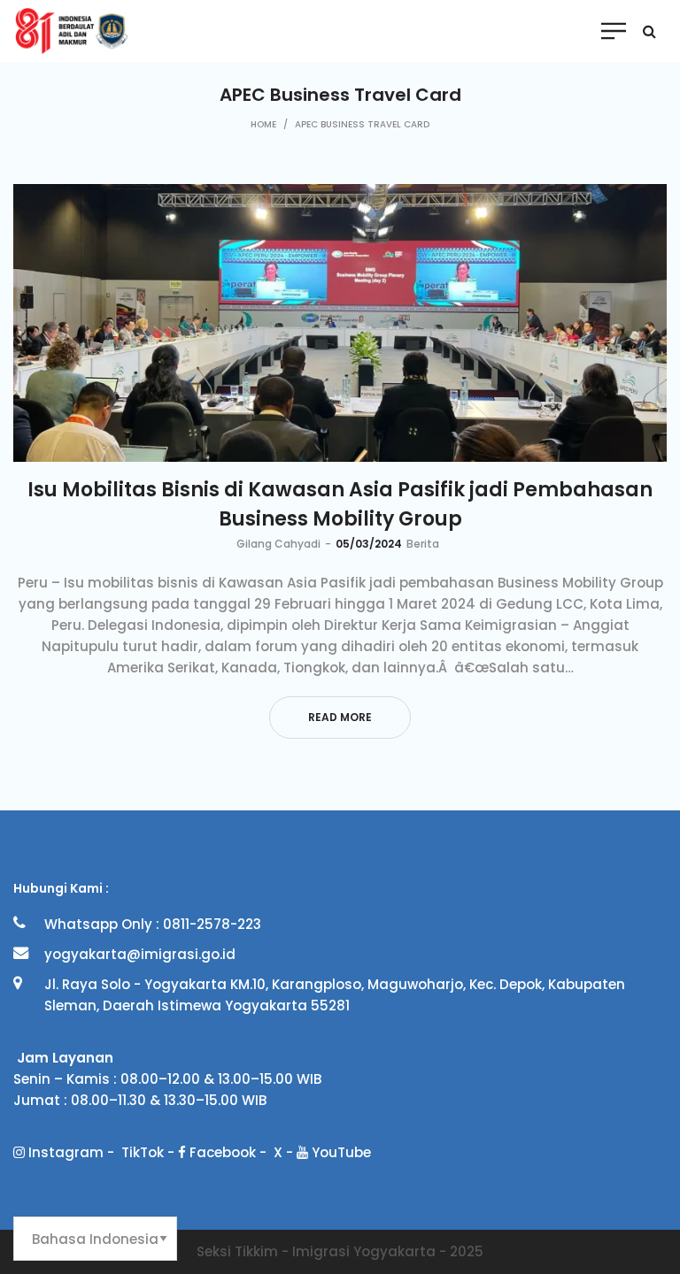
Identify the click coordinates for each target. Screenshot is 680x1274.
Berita (422, 543)
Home (263, 124)
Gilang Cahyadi (278, 543)
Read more (340, 717)
